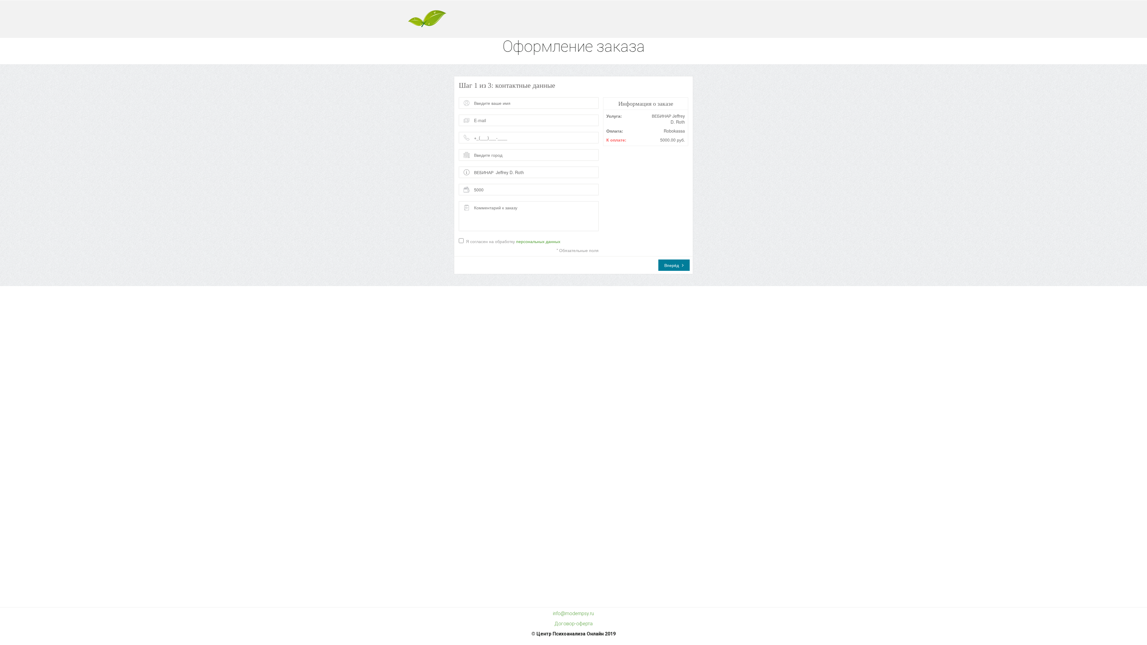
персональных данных (538, 241)
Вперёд (671, 265)
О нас (572, 19)
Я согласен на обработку (513, 241)
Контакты (704, 19)
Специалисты (606, 19)
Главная (544, 19)
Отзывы (642, 19)
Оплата (672, 19)
